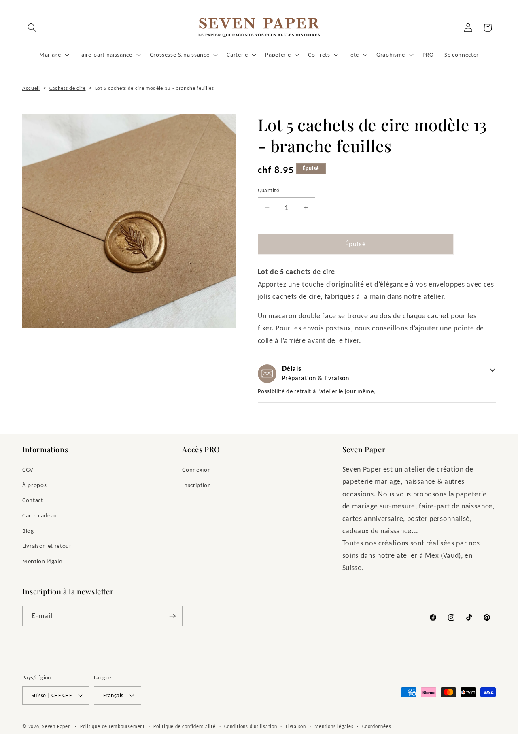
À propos (34, 485)
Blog (28, 530)
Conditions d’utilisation (250, 726)
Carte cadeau (39, 515)
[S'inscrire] (172, 616)
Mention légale (42, 561)
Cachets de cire (67, 88)
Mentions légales (333, 726)
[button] (32, 27)
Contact (32, 500)
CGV (28, 469)
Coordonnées (376, 726)
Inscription (196, 485)
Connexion (196, 469)
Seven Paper (56, 726)
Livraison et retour (47, 545)
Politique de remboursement (112, 726)
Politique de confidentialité (184, 726)
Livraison (296, 726)
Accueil (31, 88)
